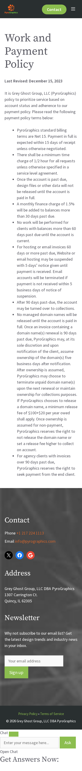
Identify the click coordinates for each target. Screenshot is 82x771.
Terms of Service (52, 714)
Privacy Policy (28, 714)
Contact (54, 9)
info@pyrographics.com (35, 541)
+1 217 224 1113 (30, 533)
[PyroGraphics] (11, 9)
